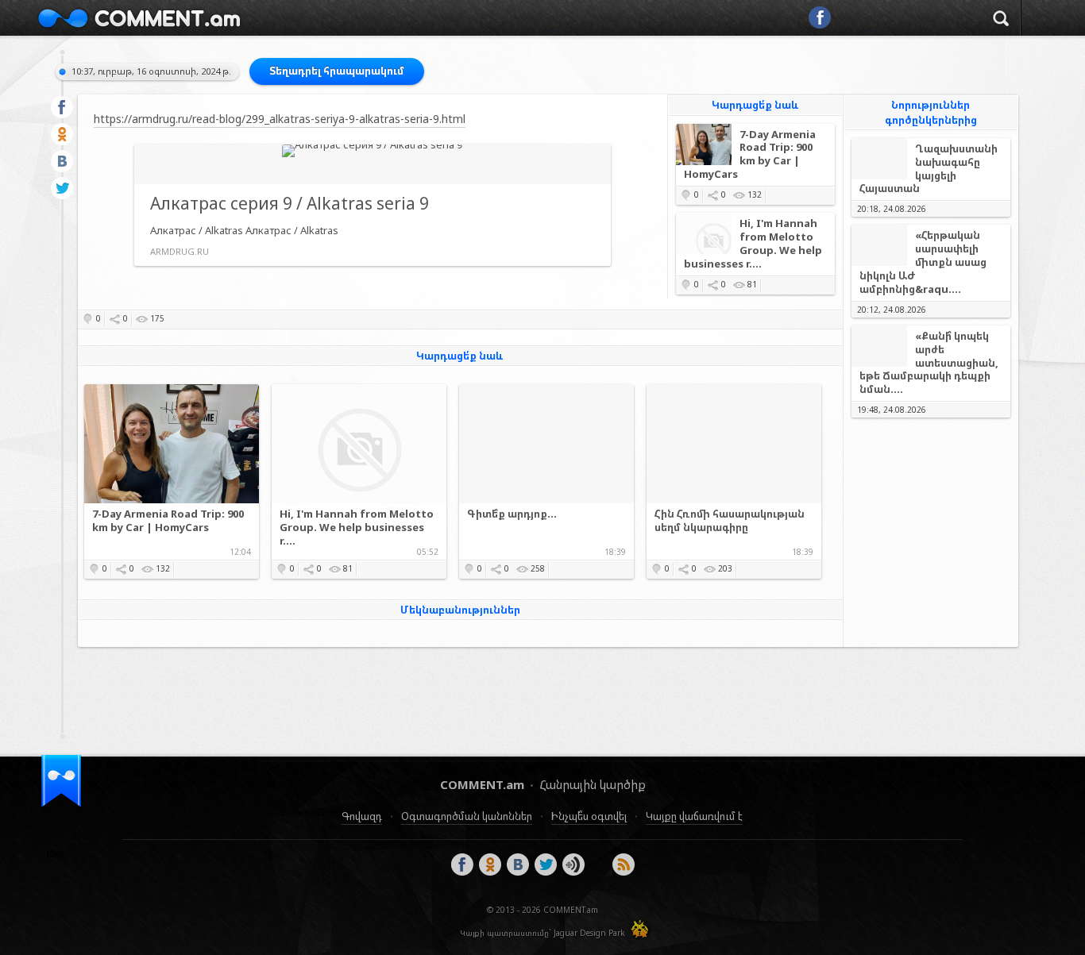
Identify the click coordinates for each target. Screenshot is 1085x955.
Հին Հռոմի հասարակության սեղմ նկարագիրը (729, 520)
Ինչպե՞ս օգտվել (589, 816)
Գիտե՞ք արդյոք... (512, 514)
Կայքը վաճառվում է (694, 816)
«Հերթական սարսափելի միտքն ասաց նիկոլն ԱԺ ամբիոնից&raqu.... (923, 262)
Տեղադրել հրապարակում (336, 71)
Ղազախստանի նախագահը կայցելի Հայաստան (928, 169)
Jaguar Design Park (589, 932)
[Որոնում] (1001, 20)
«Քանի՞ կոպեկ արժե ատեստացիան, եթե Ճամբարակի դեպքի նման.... (928, 363)
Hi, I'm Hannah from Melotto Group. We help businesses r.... (753, 244)
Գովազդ (362, 816)
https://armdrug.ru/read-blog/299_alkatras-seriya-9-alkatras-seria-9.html (279, 118)
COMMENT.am (139, 18)
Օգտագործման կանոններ (466, 816)
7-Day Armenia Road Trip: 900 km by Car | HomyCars (750, 155)
